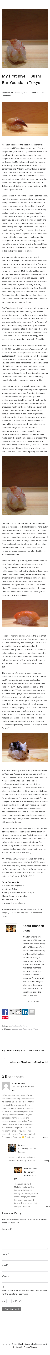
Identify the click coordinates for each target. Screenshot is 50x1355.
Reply (45, 1137)
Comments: (7, 96)
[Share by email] (32, 1012)
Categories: (7, 1026)
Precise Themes (30, 1347)
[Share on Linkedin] (25, 1012)
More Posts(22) (33, 1001)
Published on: (8, 93)
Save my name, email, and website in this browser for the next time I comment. (24, 1292)
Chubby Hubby (24, 1344)
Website (5, 1276)
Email (5, 1265)
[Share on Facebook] (5, 1012)
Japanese (18, 1029)
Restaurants (17, 1026)
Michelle (16, 1083)
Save (6, 1018)
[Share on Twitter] (12, 1012)
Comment (7, 1229)
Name (5, 1254)
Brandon (40, 93)
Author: (34, 93)
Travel (25, 1026)
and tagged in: (8, 1029)
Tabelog (21, 302)
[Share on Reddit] (19, 1012)
